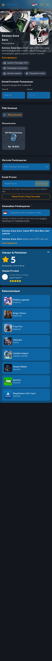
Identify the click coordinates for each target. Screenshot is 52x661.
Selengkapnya (9, 58)
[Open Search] (41, 4)
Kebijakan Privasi (22, 221)
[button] (47, 4)
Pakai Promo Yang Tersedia (26, 197)
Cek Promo (41, 184)
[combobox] (38, 95)
